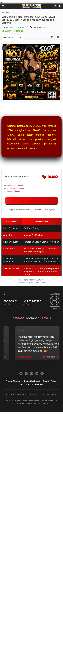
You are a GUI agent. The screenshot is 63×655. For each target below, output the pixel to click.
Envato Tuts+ (49, 381)
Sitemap (38, 384)
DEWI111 (5, 12)
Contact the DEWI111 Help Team (31, 282)
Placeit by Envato (32, 381)
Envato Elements (14, 381)
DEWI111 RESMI (18, 27)
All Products (26, 384)
